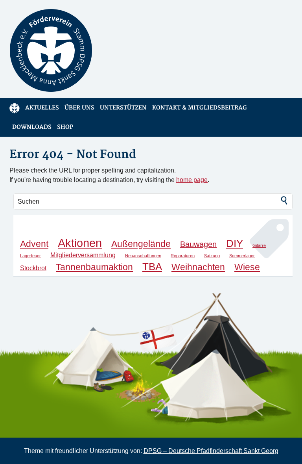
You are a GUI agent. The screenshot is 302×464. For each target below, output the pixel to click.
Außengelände (141, 244)
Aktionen (80, 242)
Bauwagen (198, 244)
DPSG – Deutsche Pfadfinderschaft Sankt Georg (211, 450)
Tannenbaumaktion (94, 267)
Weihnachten (198, 267)
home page (192, 179)
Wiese (247, 267)
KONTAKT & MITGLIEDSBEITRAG (199, 107)
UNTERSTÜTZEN (123, 107)
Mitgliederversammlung (83, 254)
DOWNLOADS (32, 127)
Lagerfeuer (30, 255)
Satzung (212, 255)
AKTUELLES (42, 107)
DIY (234, 243)
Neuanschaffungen (143, 255)
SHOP (65, 127)
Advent (34, 244)
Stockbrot (33, 267)
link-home (14, 107)
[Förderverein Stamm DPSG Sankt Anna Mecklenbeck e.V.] (77, 50)
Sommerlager (242, 255)
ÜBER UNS (79, 107)
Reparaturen (183, 255)
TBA (152, 266)
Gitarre (259, 245)
